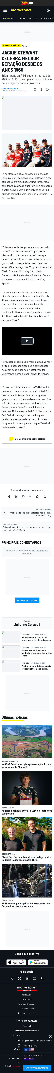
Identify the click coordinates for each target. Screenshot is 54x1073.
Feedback (27, 1026)
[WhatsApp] (23, 497)
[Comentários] (48, 89)
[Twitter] (16, 497)
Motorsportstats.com (27, 1013)
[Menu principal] (5, 10)
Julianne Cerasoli (10, 88)
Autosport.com (27, 1008)
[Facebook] (9, 497)
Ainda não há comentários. (27, 552)
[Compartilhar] (35, 89)
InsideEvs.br (27, 994)
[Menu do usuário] (48, 10)
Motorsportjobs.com (27, 1004)
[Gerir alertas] (45, 497)
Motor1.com (27, 999)
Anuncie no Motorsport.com (27, 1030)
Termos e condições (17, 1058)
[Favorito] (41, 89)
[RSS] (42, 978)
